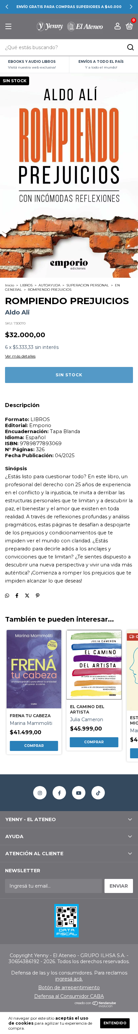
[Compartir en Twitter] (27, 596)
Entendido (115, 1023)
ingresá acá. (69, 979)
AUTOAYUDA (49, 285)
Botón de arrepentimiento (69, 988)
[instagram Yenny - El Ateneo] (40, 792)
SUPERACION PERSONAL (87, 285)
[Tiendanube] (96, 1006)
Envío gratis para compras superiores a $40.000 (69, 7)
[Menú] (9, 26)
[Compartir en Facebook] (16, 596)
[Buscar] (130, 47)
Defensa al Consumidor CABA (69, 996)
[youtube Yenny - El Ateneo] (78, 792)
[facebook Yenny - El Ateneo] (59, 792)
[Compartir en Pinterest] (38, 596)
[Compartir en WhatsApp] (7, 596)
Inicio (9, 285)
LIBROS (26, 285)
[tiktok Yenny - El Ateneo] (98, 792)
